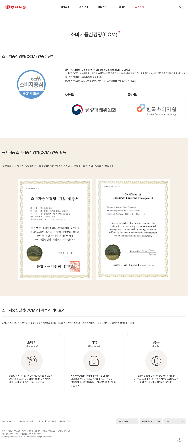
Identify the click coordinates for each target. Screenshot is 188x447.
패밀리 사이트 (147, 421)
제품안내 (83, 6)
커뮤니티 (169, 421)
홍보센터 (102, 6)
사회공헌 (120, 6)
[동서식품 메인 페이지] (16, 8)
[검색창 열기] (180, 7)
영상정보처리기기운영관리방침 (59, 421)
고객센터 (139, 6)
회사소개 (65, 6)
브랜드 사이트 (123, 421)
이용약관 (40, 421)
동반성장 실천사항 (26, 421)
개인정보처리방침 (8, 421)
